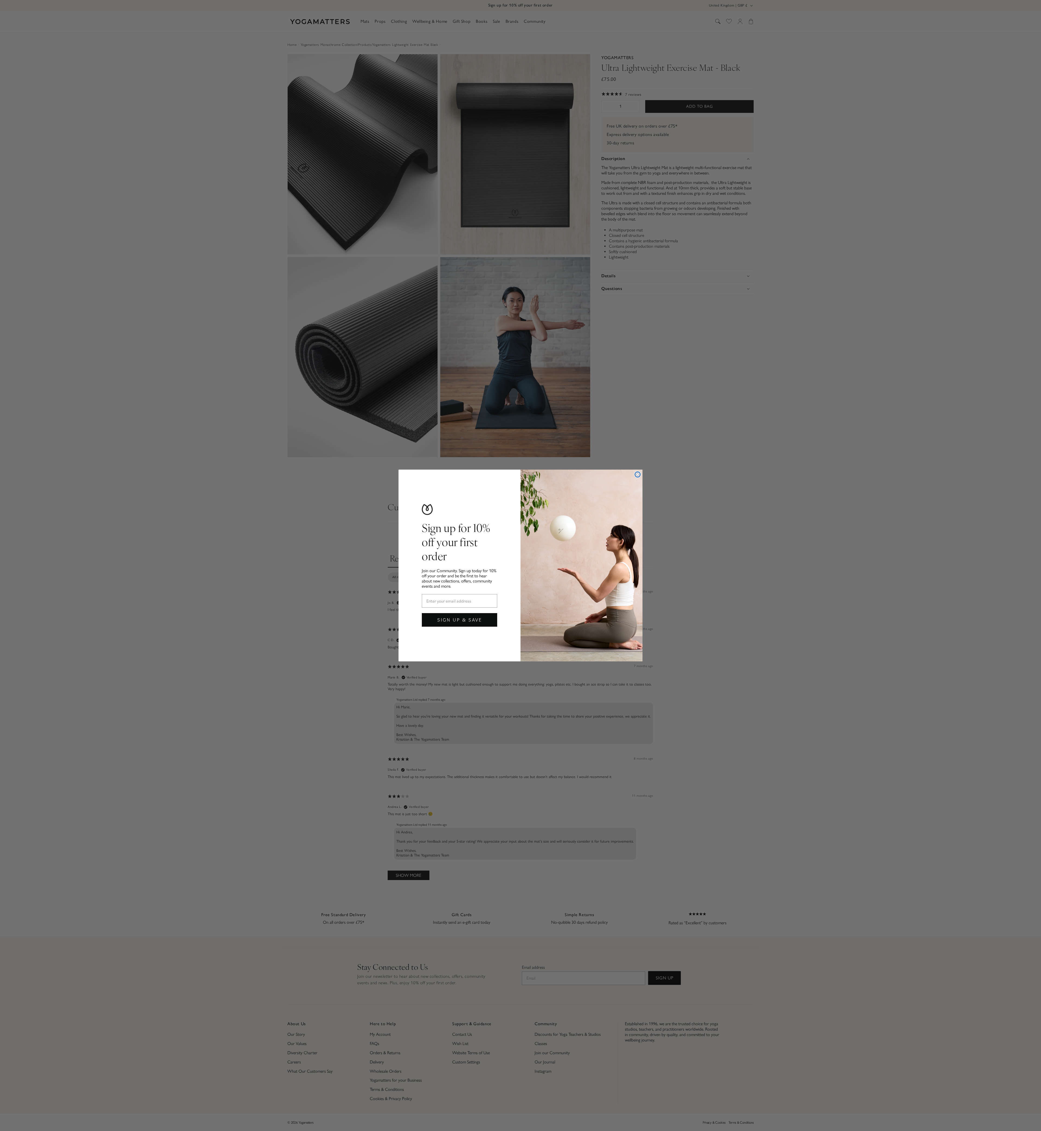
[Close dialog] (637, 474)
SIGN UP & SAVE (459, 620)
